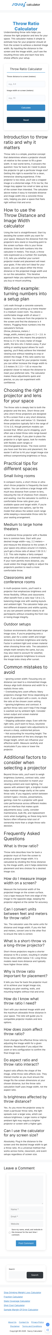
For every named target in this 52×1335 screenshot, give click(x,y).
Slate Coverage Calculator (17, 1301)
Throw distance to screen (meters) (21, 76)
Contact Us (24, 1322)
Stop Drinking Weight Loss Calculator (22, 1292)
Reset (26, 120)
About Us (12, 1322)
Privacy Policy (37, 1322)
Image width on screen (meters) (20, 90)
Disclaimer (15, 1326)
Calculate (26, 107)
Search (12, 1269)
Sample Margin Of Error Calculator (21, 1309)
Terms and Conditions (32, 1326)
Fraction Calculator (13, 1297)
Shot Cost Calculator (14, 1305)
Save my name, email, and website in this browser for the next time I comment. (27, 1232)
